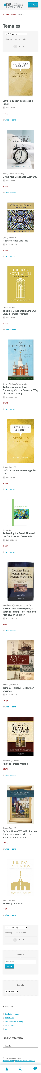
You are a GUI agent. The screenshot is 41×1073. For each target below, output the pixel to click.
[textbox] (21, 961)
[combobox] (20, 1046)
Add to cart (10, 120)
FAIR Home (9, 1018)
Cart (31, 1067)
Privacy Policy (8, 1061)
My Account (9, 1026)
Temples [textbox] (20, 1046)
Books (13, 15)
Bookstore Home (12, 1014)
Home (7, 15)
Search (20, 1069)
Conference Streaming (14, 1022)
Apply (9, 966)
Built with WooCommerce (25, 1061)
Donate (8, 1029)
